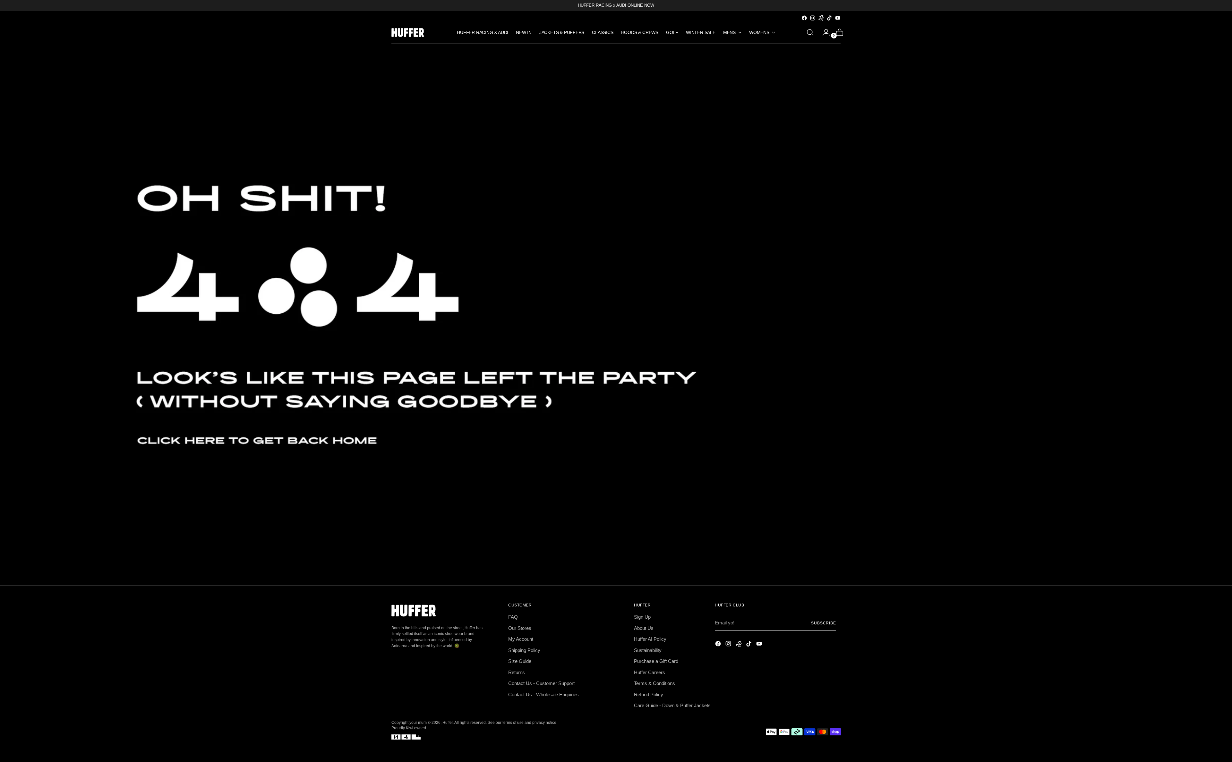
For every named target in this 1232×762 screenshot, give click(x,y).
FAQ (513, 617)
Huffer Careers (649, 672)
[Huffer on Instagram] (813, 18)
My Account (520, 639)
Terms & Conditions (654, 683)
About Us (644, 628)
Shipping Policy (524, 650)
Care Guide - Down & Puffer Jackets (672, 705)
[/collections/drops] (616, 315)
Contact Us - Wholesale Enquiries (543, 694)
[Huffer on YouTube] (838, 18)
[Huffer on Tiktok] (829, 18)
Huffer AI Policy (650, 639)
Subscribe (823, 623)
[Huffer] (409, 33)
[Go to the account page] (823, 32)
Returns (516, 672)
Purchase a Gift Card (656, 661)
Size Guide (519, 661)
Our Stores (519, 628)
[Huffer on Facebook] (804, 18)
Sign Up (642, 617)
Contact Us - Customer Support (541, 683)
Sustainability (648, 650)
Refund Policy (648, 694)
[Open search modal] (810, 32)
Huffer (447, 722)
